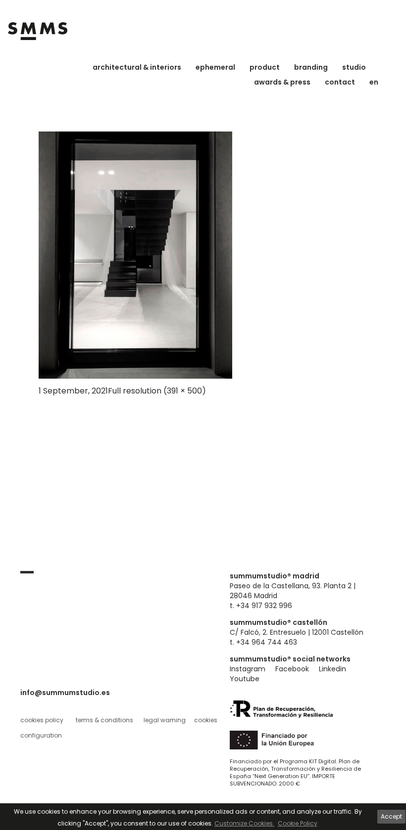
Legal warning (165, 720)
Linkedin (332, 669)
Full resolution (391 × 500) (157, 390)
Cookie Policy (297, 823)
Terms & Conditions (104, 720)
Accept (391, 816)
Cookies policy (41, 720)
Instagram (247, 669)
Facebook (292, 669)
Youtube (244, 679)
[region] (203, 816)
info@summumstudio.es (65, 693)
